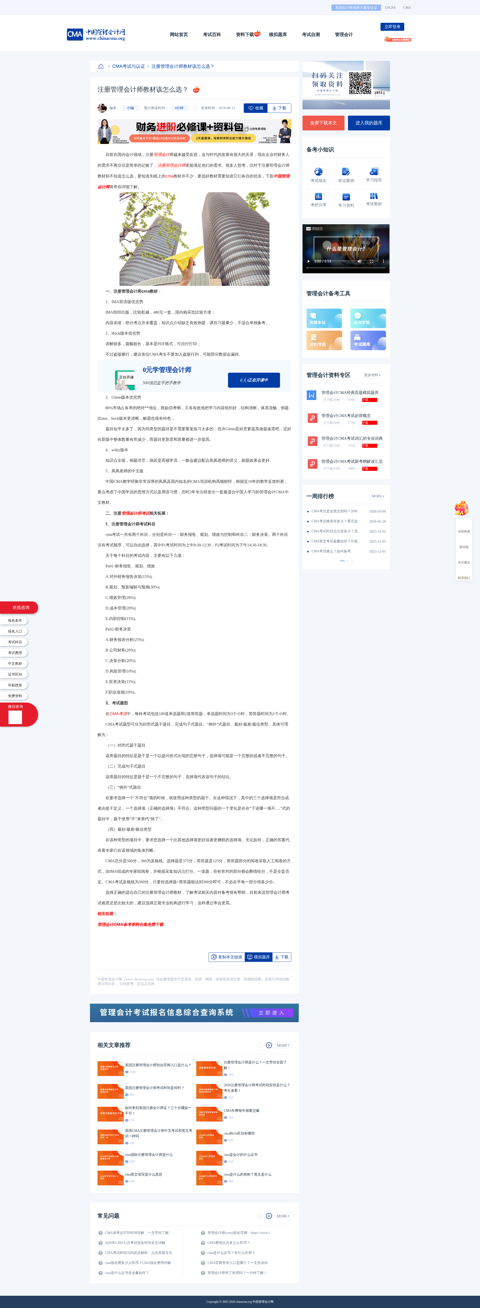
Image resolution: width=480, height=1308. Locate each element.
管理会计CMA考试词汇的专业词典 (352, 438)
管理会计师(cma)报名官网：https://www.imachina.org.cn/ (241, 1233)
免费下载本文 (323, 122)
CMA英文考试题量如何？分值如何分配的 (337, 541)
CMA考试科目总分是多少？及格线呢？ (337, 531)
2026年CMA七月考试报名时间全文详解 (135, 1243)
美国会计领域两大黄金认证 (356, 8)
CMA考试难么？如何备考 (331, 551)
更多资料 (371, 375)
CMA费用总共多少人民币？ (229, 1243)
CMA (407, 8)
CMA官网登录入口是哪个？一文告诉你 (238, 1263)
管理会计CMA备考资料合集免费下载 (130, 924)
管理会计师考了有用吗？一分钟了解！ (237, 1273)
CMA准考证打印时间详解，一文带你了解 (137, 1233)
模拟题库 (278, 34)
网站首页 (179, 34)
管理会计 (344, 34)
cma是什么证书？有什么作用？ (231, 1253)
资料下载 (245, 34)
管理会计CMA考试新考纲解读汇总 (352, 461)
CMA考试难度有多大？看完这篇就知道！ (337, 521)
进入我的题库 (369, 122)
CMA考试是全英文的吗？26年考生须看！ (337, 511)
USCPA (390, 8)
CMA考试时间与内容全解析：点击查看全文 (138, 1253)
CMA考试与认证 (128, 66)
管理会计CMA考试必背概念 (346, 415)
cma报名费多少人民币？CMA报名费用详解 (138, 1263)
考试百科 (212, 34)
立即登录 (392, 27)
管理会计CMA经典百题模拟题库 (350, 392)
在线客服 (464, 531)
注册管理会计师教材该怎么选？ (183, 66)
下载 (365, 399)
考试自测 (311, 34)
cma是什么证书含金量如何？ (127, 1273)
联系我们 (464, 577)
